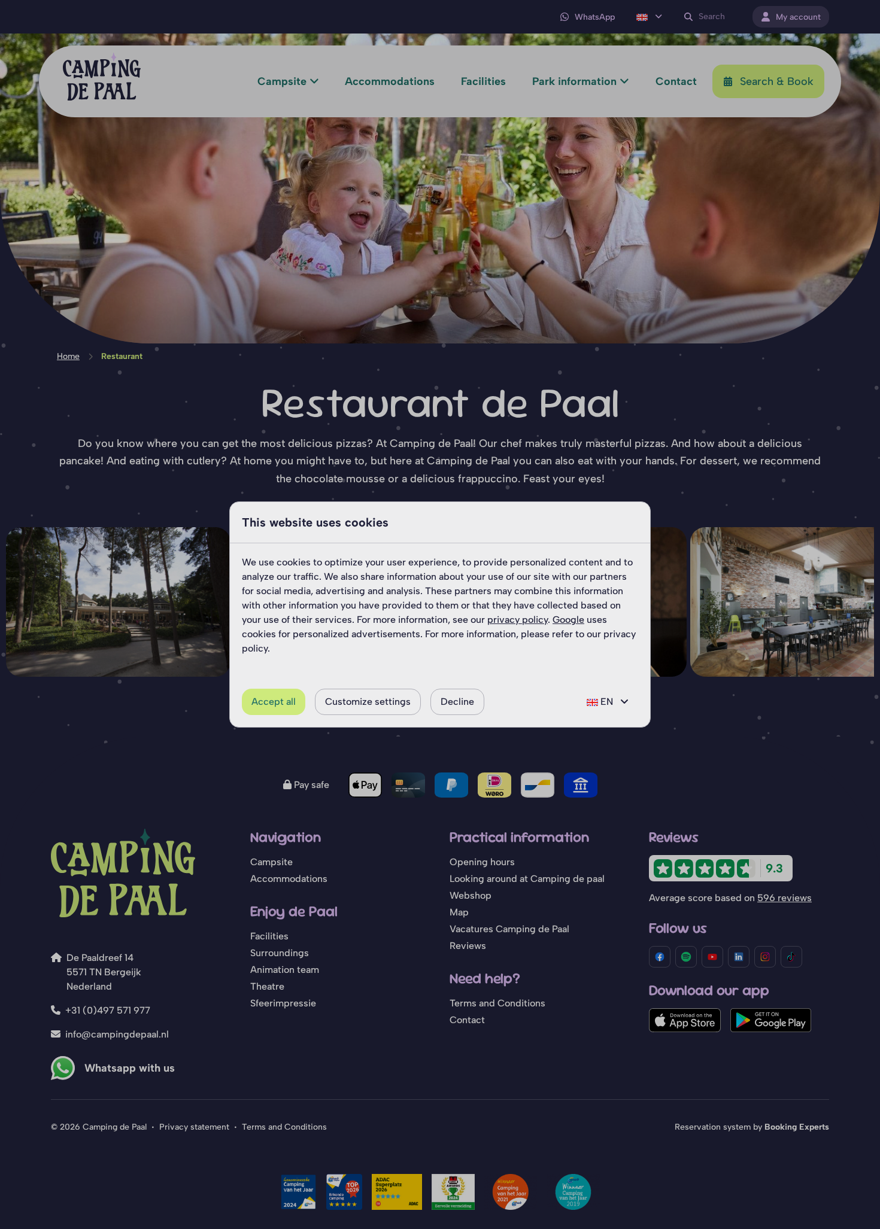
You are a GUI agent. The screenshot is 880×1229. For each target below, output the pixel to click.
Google (568, 619)
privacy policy (517, 619)
